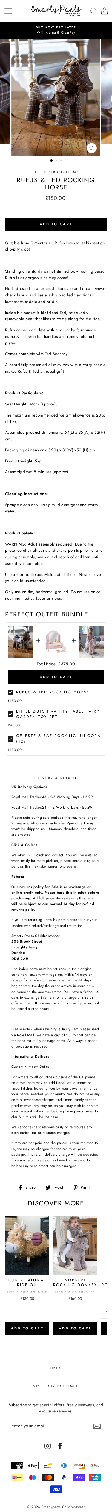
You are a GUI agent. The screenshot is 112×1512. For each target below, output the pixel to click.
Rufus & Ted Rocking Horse (52, 692)
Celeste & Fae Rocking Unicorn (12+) (58, 738)
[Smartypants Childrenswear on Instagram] (47, 1445)
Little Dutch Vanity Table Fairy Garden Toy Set (58, 714)
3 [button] (61, 161)
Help (55, 1368)
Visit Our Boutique (56, 1386)
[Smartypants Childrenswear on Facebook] (60, 1445)
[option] (56, 30)
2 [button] (57, 161)
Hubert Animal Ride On (27, 1282)
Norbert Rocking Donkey (75, 1282)
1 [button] (51, 160)
